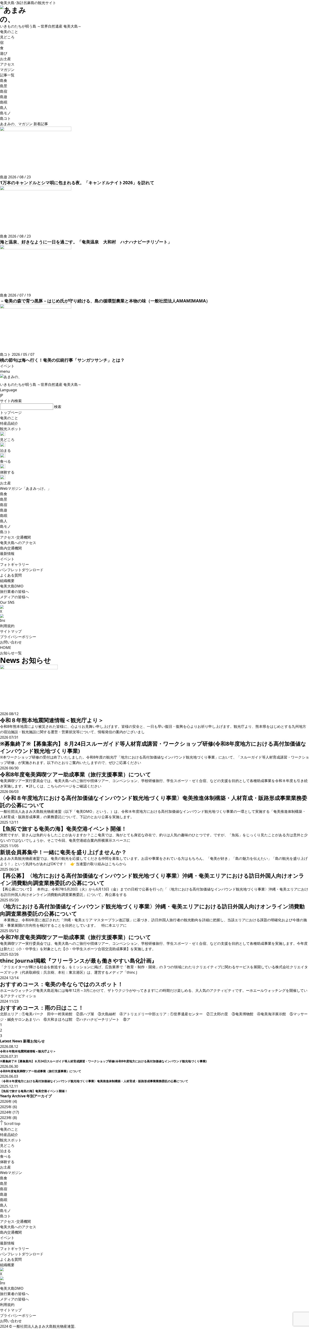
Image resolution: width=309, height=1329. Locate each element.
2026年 (6, 1101)
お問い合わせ (11, 642)
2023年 (6, 1117)
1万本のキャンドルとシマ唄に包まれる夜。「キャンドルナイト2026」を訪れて (77, 182)
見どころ (7, 1145)
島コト (5, 1216)
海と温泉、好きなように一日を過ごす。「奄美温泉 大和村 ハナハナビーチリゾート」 (86, 242)
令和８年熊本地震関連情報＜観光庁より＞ (28, 1051)
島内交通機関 (11, 1232)
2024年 (6, 1112)
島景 (3, 1183)
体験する (7, 1161)
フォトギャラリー (14, 1248)
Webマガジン (11, 1172)
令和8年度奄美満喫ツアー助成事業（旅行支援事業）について (40, 1071)
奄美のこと (9, 1129)
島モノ (5, 1210)
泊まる (5, 1150)
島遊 (3, 1194)
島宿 (3, 1188)
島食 (3, 1178)
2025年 (6, 1106)
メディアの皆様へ (14, 1299)
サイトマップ (11, 631)
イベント (7, 1237)
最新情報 (7, 1243)
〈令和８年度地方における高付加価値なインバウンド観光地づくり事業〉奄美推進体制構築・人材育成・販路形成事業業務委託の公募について (94, 1081)
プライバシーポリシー (18, 636)
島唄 (3, 1199)
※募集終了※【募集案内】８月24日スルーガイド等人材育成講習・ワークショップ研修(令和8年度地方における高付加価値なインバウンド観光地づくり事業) (103, 1061)
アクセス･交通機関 (15, 1221)
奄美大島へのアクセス (18, 1226)
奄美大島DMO (12, 1288)
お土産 (5, 1167)
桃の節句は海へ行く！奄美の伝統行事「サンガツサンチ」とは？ (62, 360)
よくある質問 (11, 1259)
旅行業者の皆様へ (14, 1293)
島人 (3, 1205)
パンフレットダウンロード (21, 1253)
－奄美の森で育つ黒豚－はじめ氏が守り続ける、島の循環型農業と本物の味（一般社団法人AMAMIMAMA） (105, 301)
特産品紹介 (9, 1134)
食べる (5, 1156)
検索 (57, 406)
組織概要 (7, 1264)
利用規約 (7, 625)
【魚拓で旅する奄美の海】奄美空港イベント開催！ (34, 1091)
